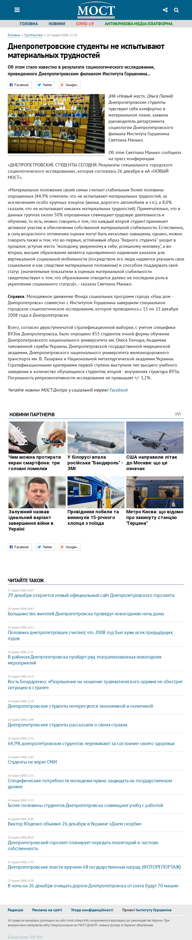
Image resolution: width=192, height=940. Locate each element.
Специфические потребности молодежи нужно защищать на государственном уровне (90, 783)
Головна (29, 23)
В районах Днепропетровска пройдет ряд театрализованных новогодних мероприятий (84, 660)
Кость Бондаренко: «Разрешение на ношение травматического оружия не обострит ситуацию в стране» (95, 684)
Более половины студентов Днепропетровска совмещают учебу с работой (85, 805)
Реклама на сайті (47, 909)
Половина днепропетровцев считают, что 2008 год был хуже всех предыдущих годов (90, 635)
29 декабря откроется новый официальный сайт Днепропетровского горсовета (91, 595)
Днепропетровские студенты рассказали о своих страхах (68, 724)
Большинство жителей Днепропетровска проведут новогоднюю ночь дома (86, 613)
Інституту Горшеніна (154, 909)
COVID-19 (85, 23)
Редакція (15, 909)
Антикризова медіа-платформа (138, 23)
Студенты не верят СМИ (32, 762)
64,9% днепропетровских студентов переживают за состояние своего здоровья (91, 743)
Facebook (118, 390)
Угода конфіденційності (92, 909)
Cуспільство (33, 35)
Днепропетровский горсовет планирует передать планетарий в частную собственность (83, 845)
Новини (57, 23)
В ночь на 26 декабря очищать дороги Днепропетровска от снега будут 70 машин (93, 885)
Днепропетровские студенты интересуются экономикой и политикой (80, 706)
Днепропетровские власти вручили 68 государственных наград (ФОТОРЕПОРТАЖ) (94, 867)
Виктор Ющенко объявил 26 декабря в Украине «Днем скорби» (75, 823)
